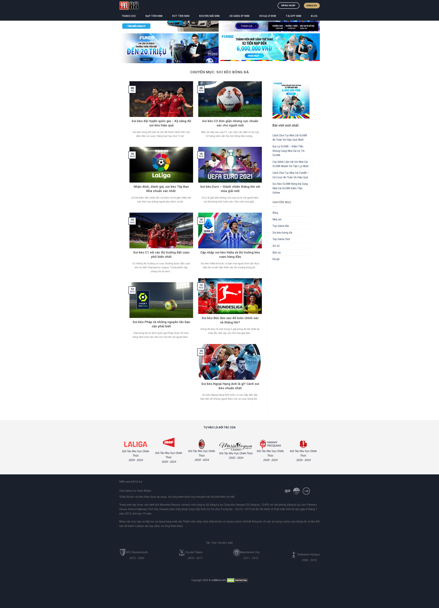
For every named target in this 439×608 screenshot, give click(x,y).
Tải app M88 (293, 16)
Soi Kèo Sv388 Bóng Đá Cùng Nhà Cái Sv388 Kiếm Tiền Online (290, 188)
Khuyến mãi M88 (209, 16)
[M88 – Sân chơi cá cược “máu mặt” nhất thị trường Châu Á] (129, 5)
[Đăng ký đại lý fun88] (169, 48)
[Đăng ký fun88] (291, 100)
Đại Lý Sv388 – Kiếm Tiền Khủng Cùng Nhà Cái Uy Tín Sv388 (288, 151)
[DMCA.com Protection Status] (237, 580)
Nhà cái (276, 219)
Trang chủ (129, 16)
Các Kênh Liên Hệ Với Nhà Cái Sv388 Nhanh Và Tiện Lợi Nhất (290, 164)
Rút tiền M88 (180, 16)
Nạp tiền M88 (153, 16)
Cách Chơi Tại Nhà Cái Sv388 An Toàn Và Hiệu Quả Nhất (289, 138)
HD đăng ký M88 (239, 16)
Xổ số (276, 245)
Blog (314, 16)
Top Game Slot (281, 239)
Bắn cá (276, 252)
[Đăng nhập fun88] (270, 48)
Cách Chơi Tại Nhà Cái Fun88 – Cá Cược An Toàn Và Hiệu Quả (290, 175)
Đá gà (275, 259)
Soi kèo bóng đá (282, 232)
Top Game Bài (280, 226)
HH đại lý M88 (267, 16)
